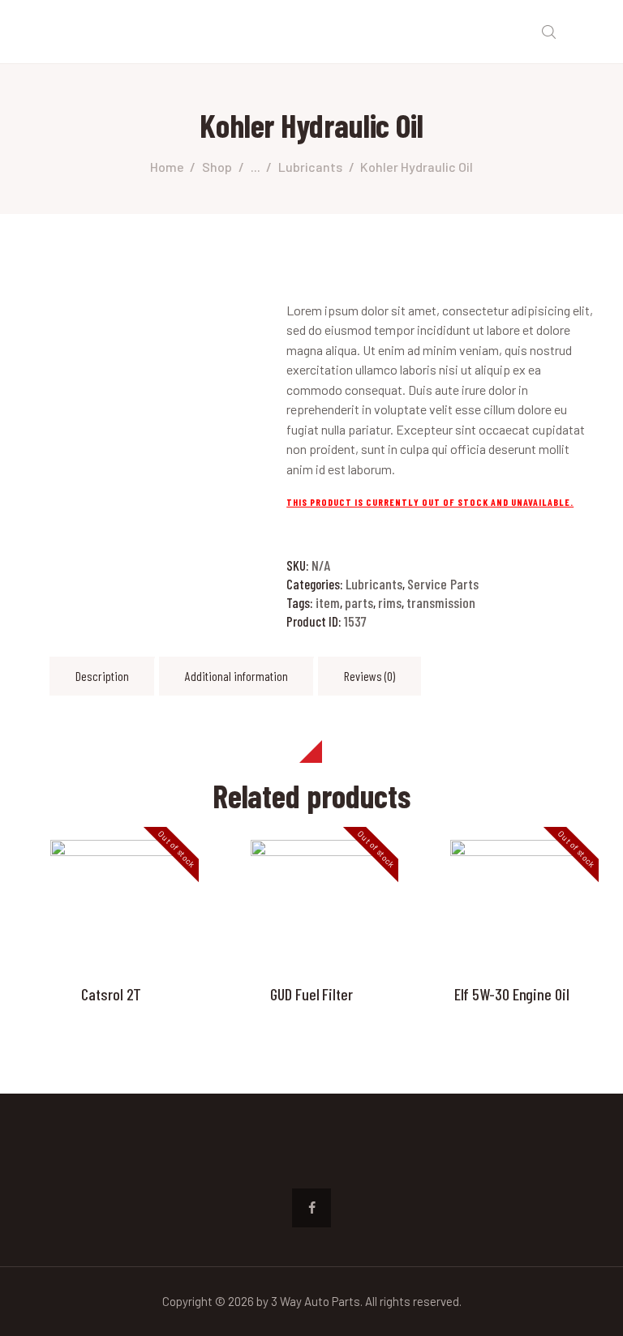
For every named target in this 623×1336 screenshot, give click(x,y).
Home (167, 166)
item (328, 602)
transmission (440, 602)
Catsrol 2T (111, 994)
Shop (217, 166)
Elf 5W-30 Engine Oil (511, 994)
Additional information (236, 675)
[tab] (102, 676)
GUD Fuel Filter (311, 994)
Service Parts (443, 584)
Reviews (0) (369, 675)
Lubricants (310, 166)
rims (390, 602)
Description (102, 675)
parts (359, 602)
